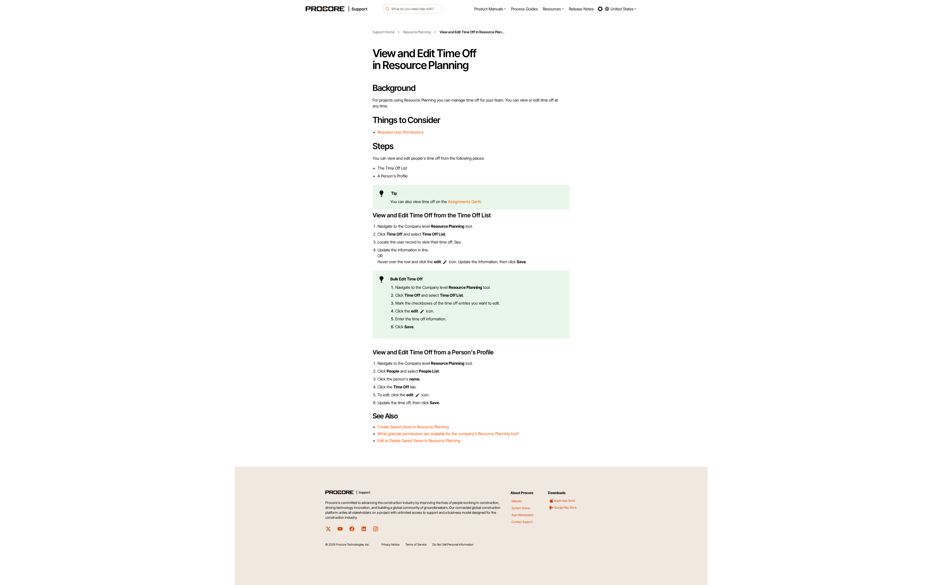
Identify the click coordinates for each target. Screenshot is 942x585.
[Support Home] (343, 8)
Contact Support (522, 522)
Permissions (413, 132)
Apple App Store (564, 500)
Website (517, 501)
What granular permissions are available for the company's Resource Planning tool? (448, 433)
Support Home (383, 32)
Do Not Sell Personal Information (452, 544)
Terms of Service (416, 544)
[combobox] (412, 8)
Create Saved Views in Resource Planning (413, 426)
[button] (490, 8)
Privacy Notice (390, 544)
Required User (390, 132)
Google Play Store (565, 507)
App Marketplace (522, 515)
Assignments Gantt (464, 201)
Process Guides (524, 8)
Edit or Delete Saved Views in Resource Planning (419, 440)
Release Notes (581, 8)
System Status (521, 508)
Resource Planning (417, 32)
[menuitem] (490, 8)
